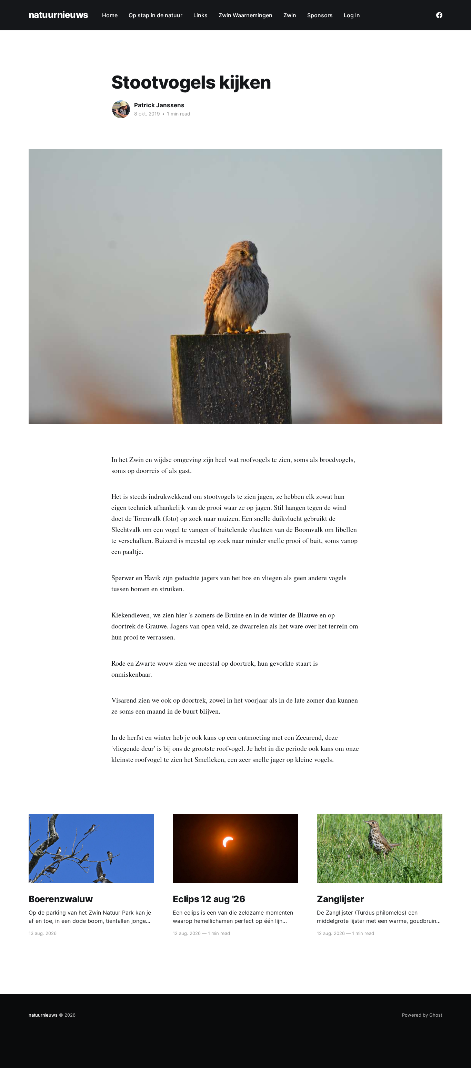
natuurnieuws (58, 15)
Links (200, 15)
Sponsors (320, 15)
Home (110, 15)
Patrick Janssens (159, 105)
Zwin (289, 15)
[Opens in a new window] (439, 15)
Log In (352, 15)
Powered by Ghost (422, 1015)
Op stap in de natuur (155, 15)
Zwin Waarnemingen (245, 15)
